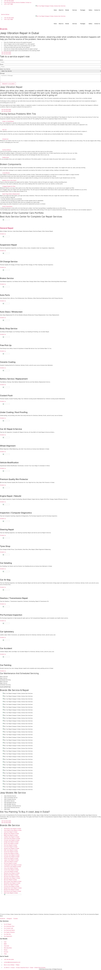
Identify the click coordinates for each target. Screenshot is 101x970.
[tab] (50, 127)
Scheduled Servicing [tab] (5, 680)
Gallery (90, 10)
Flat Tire (4, 129)
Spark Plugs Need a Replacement (11, 194)
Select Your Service (5, 69)
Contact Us (97, 10)
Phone (1, 64)
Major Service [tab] (3, 678)
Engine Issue (5, 157)
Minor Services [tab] (4, 676)
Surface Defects (6, 150)
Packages (82, 10)
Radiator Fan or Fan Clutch (9, 180)
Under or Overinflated (8, 121)
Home (55, 10)
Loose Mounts (6, 173)
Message (2, 73)
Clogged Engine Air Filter (8, 186)
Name (1, 59)
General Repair (6, 228)
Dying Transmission (7, 206)
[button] (50, 121)
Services (74, 10)
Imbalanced (5, 139)
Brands (67, 10)
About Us (61, 10)
